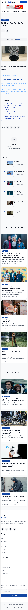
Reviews (3, 549)
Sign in (23, 2)
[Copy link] (18, 127)
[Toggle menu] (2, 2)
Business (24, 11)
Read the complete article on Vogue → (11, 79)
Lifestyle (7, 16)
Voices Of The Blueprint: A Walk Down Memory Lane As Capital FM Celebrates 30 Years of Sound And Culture (13, 92)
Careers (3, 570)
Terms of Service (5, 576)
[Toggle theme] (18, 2)
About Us (3, 562)
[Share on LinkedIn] (14, 127)
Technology (15, 11)
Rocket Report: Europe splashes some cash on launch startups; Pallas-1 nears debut (13, 105)
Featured (3, 546)
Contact (3, 564)
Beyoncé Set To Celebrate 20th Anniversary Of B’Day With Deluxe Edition (12, 353)
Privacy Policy (4, 573)
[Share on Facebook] (11, 127)
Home (3, 11)
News (8, 11)
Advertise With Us (5, 567)
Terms (13, 607)
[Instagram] (10, 529)
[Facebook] (2, 529)
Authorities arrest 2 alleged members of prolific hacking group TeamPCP (14, 111)
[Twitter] (6, 529)
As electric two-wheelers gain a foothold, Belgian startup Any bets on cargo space (13, 432)
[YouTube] (14, 529)
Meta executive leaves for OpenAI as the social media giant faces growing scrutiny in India (13, 465)
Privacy (8, 607)
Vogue (18, 39)
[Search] (5, 2)
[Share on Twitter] (7, 127)
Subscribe (14, 595)
